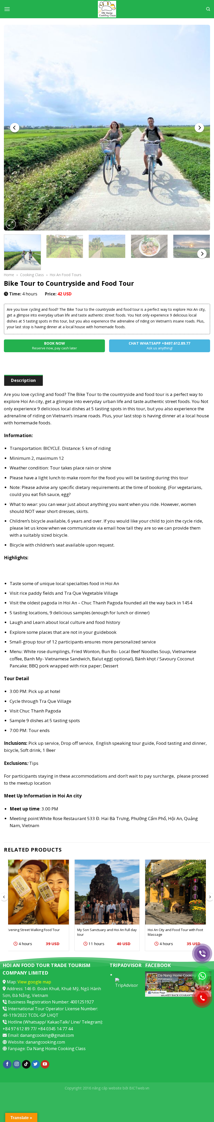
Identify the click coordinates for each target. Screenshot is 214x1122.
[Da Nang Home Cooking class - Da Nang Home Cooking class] (107, 9)
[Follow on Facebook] (7, 1064)
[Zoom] (11, 224)
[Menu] (7, 9)
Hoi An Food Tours (65, 274)
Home (9, 274)
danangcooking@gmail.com (47, 1035)
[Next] (199, 127)
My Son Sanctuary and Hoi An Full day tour (107, 932)
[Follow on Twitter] (35, 1064)
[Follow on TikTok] (26, 1064)
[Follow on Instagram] (17, 1064)
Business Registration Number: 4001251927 (51, 1002)
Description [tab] (23, 380)
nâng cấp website (107, 1088)
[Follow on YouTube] (45, 1064)
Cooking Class (32, 274)
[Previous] (14, 127)
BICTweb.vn (139, 1088)
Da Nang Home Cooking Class (56, 1048)
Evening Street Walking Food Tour (33, 929)
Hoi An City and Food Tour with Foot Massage (175, 932)
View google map (34, 982)
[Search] (208, 9)
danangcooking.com (45, 1042)
